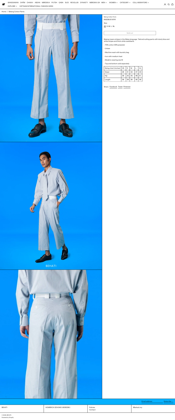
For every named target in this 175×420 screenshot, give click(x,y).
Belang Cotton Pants (16, 12)
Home (4, 12)
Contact (92, 410)
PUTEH (54, 3)
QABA (61, 3)
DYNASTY (84, 3)
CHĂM (22, 3)
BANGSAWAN (13, 3)
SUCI (67, 3)
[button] (169, 4)
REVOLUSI (74, 3)
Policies (92, 407)
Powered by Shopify (8, 417)
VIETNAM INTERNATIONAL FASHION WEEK (36, 6)
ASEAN (37, 3)
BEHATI (4, 407)
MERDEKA (46, 3)
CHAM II (30, 3)
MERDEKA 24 (95, 3)
